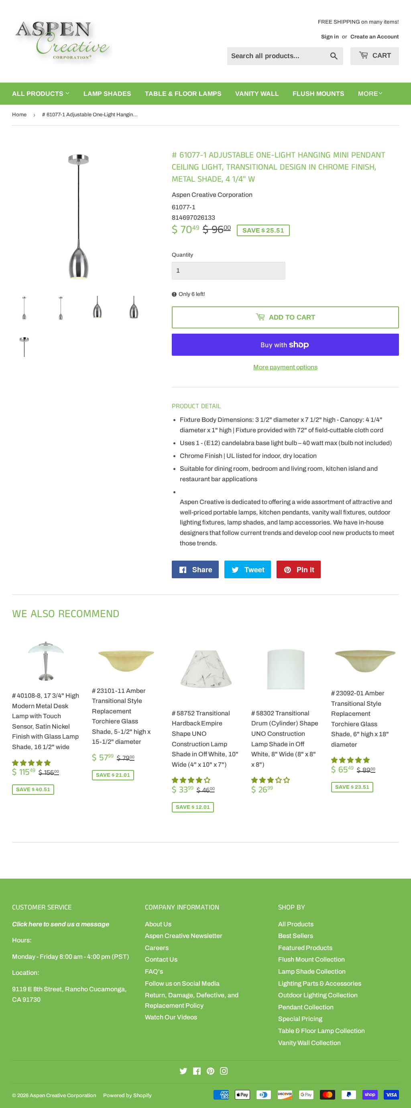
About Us (158, 924)
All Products (295, 924)
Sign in (330, 37)
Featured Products (305, 947)
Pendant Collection (306, 1007)
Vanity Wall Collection (309, 1042)
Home (19, 114)
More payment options (285, 367)
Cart (380, 55)
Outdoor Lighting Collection (318, 995)
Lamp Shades (107, 93)
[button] (32, 763)
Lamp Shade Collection (312, 971)
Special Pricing (300, 1018)
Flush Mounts (318, 93)
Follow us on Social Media (182, 983)
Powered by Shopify (127, 1095)
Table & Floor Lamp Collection (321, 1030)
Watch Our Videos (171, 1017)
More (368, 93)
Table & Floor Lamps (183, 93)
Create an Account (374, 37)
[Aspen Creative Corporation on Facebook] (197, 1072)
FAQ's (154, 971)
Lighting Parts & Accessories (319, 983)
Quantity (182, 255)
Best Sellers (295, 935)
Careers (157, 947)
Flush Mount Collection (311, 959)
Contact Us (161, 959)
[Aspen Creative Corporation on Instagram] (224, 1072)
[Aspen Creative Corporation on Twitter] (183, 1072)
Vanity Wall (257, 93)
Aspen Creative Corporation (63, 1095)
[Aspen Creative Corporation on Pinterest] (210, 1072)
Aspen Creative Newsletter (183, 935)
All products (38, 93)
